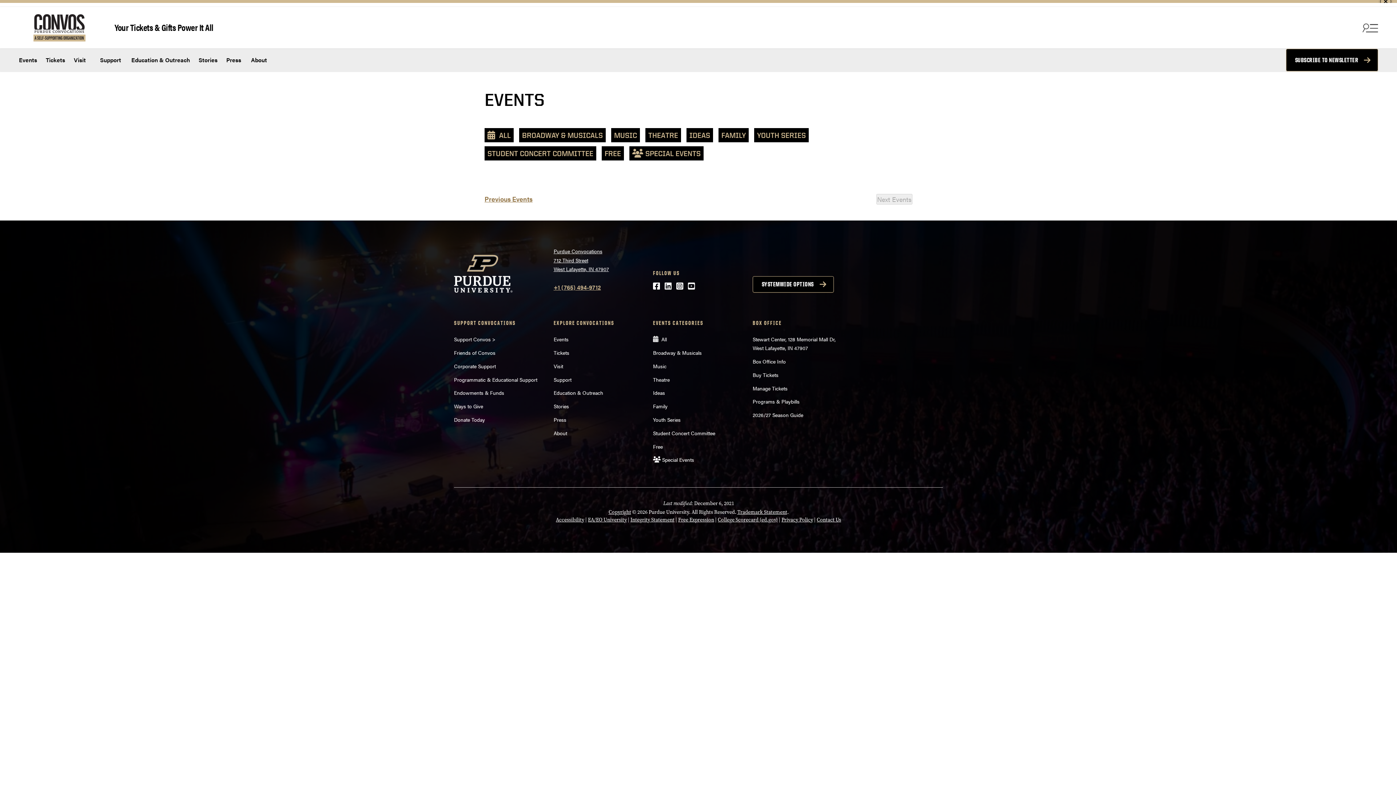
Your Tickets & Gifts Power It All (164, 27)
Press (233, 60)
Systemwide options (788, 284)
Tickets (55, 60)
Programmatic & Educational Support (495, 379)
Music (625, 135)
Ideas (699, 135)
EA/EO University (607, 519)
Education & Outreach (160, 60)
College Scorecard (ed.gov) (748, 519)
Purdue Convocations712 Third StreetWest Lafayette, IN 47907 (581, 260)
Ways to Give (468, 406)
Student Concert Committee (540, 153)
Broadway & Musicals (562, 135)
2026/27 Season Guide (778, 414)
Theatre (663, 135)
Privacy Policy (797, 519)
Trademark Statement (762, 512)
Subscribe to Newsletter (1326, 60)
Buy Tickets (766, 374)
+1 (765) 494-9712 (577, 287)
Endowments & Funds (479, 392)
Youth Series (781, 135)
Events (28, 60)
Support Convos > (474, 339)
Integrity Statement (652, 519)
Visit (80, 60)
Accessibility (570, 519)
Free (613, 153)
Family (733, 135)
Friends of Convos (474, 352)
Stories (208, 60)
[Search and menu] (1369, 27)
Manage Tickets (770, 388)
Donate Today (469, 419)
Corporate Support (475, 366)
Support (110, 60)
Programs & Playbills (776, 401)
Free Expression (696, 519)
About (259, 60)
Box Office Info (769, 361)
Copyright (620, 512)
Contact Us (829, 519)
